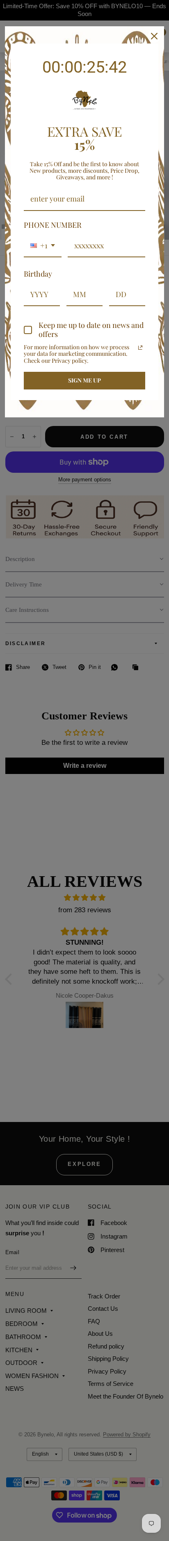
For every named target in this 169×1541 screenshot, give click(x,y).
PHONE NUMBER (53, 225)
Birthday (38, 274)
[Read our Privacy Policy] (140, 348)
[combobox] (43, 246)
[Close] (154, 36)
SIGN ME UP (84, 380)
